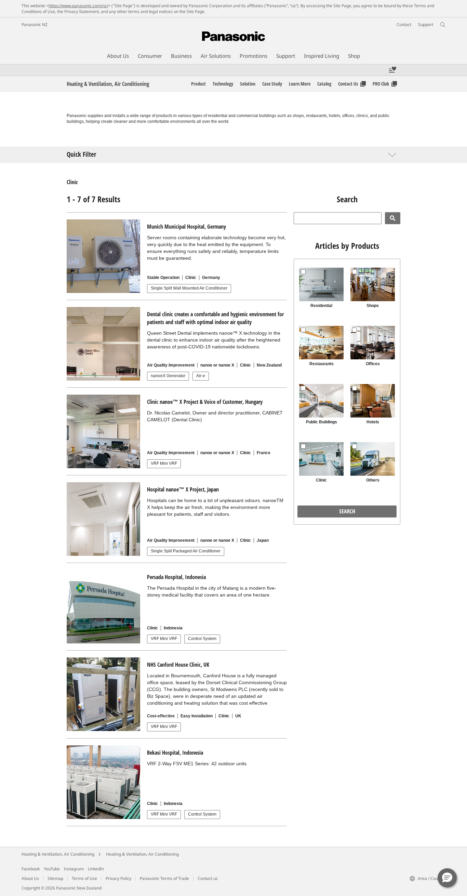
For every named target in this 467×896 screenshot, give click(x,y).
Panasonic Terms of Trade (164, 878)
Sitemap (55, 878)
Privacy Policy (118, 878)
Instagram (74, 869)
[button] (447, 877)
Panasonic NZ (35, 24)
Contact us (208, 878)
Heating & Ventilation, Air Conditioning (58, 854)
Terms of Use (84, 878)
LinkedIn (96, 869)
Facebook (31, 869)
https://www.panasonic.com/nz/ (78, 6)
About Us (30, 878)
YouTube (52, 869)
